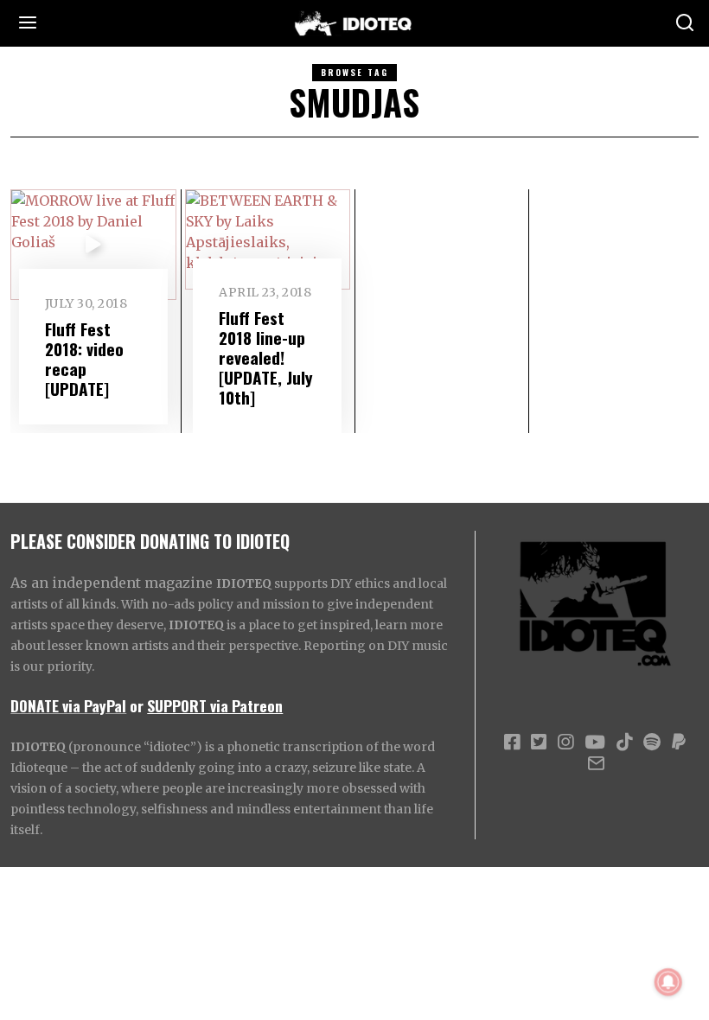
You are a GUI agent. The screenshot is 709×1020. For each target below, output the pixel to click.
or (136, 705)
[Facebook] (512, 742)
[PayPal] (678, 742)
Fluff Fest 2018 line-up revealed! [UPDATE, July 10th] (266, 357)
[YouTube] (595, 742)
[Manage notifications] (668, 982)
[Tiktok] (624, 742)
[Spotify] (652, 742)
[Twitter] (539, 742)
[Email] (596, 763)
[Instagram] (565, 742)
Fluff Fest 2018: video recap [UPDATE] (84, 358)
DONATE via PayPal (68, 705)
